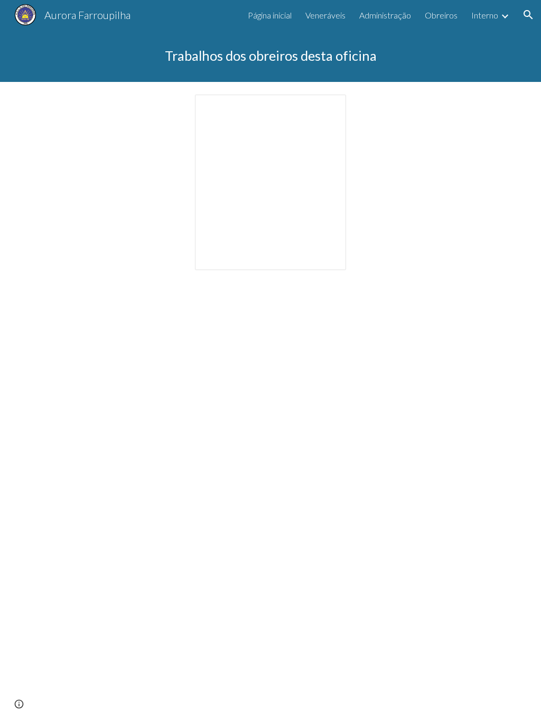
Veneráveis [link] (325, 15)
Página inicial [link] (270, 15)
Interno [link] (484, 15)
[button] (528, 14)
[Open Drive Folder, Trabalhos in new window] (326, 108)
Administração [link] (385, 15)
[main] (271, 55)
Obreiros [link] (441, 15)
